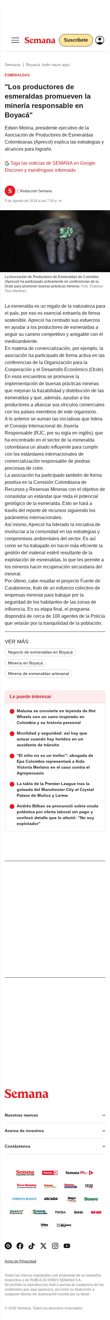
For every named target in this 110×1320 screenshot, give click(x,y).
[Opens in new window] (19, 1246)
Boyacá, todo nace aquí (48, 64)
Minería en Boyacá (25, 663)
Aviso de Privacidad (27, 1261)
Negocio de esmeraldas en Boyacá (40, 652)
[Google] (8, 1246)
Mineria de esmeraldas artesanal (38, 673)
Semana (12, 64)
